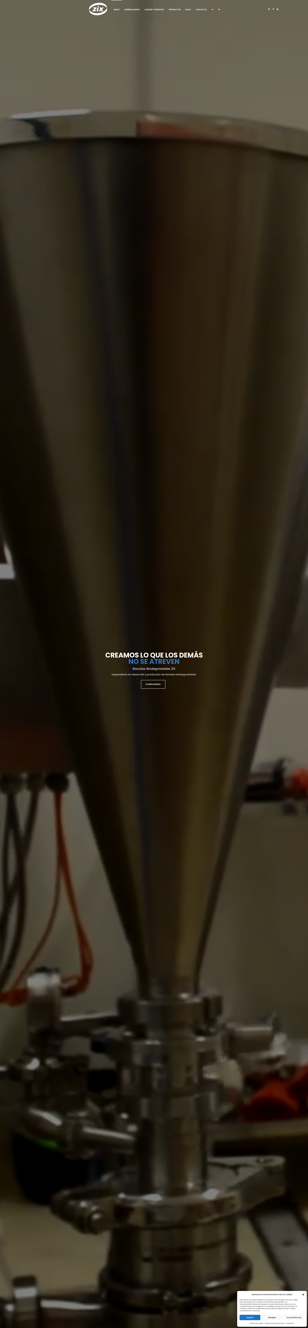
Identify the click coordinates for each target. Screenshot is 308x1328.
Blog (188, 9)
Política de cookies (256, 1323)
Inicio (117, 9)
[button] (303, 1294)
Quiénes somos (132, 9)
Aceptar (250, 1317)
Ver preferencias (294, 1317)
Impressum (290, 1323)
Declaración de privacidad (275, 1323)
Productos (175, 9)
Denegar (272, 1317)
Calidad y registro (154, 9)
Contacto (201, 9)
